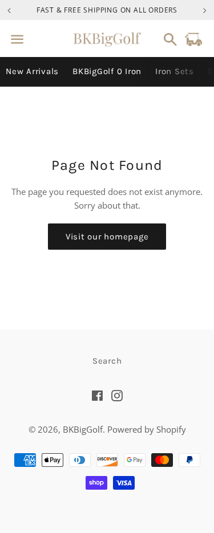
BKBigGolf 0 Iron (107, 71)
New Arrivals (32, 71)
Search (107, 361)
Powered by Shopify (146, 429)
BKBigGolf (83, 429)
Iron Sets (174, 71)
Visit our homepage (107, 236)
